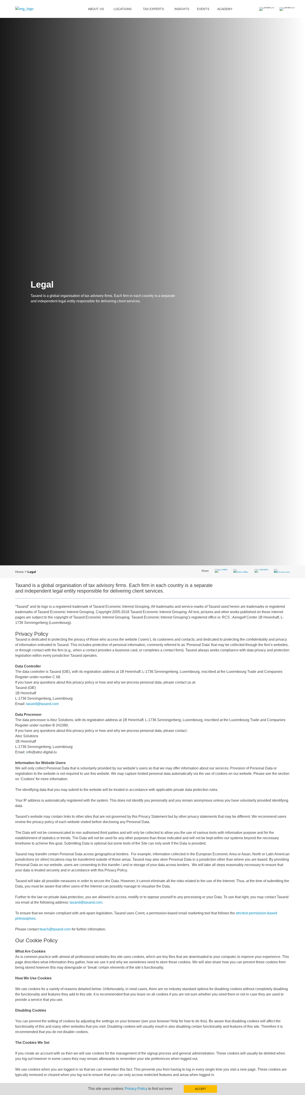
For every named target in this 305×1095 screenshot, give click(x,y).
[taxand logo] (24, 9)
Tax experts (153, 9)
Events (203, 9)
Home (19, 572)
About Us (96, 9)
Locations (123, 9)
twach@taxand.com (55, 929)
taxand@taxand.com (42, 704)
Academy (224, 9)
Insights (181, 9)
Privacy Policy (136, 1089)
